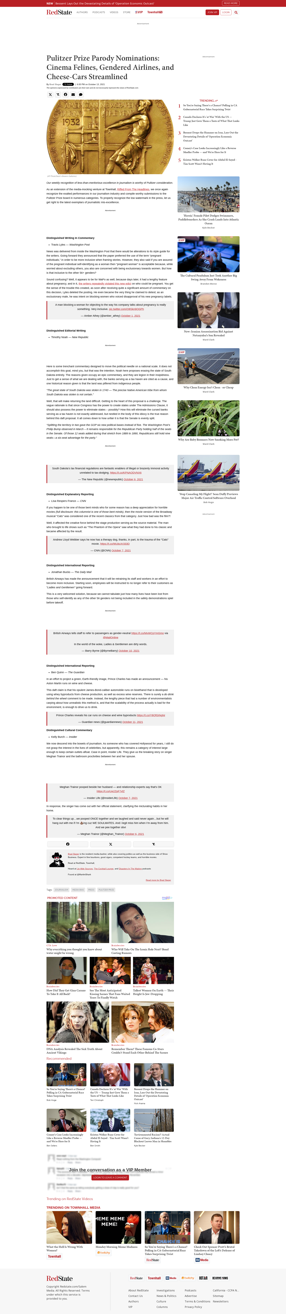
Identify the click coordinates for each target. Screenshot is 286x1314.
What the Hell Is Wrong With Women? (64, 1248)
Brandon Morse (208, 283)
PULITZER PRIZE (106, 890)
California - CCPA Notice (226, 1290)
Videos (114, 12)
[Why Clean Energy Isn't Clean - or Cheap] (209, 366)
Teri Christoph (97, 1100)
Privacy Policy (193, 1307)
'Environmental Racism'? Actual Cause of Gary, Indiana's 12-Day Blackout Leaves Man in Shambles (152, 1138)
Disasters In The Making (130, 868)
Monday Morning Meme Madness (116, 1247)
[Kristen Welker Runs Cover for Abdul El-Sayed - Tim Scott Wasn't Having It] (110, 1120)
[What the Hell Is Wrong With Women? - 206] (69, 1227)
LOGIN (226, 12)
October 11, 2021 (132, 722)
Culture (161, 1301)
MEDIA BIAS (78, 890)
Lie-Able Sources (85, 868)
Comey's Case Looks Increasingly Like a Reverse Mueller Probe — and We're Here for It (65, 1138)
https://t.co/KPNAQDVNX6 (126, 472)
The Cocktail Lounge (104, 868)
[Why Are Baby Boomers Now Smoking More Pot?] (209, 418)
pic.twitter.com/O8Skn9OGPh (126, 309)
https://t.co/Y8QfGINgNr (151, 715)
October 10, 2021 (129, 650)
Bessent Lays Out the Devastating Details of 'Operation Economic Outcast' (104, 3)
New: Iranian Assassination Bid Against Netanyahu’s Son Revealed (208, 333)
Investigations (166, 1290)
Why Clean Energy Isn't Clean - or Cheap (209, 387)
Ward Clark (208, 339)
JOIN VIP (212, 12)
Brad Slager (55, 84)
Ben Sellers (52, 1146)
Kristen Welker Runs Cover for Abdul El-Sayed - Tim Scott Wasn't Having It (109, 1138)
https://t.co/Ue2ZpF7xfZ (111, 791)
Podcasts (99, 12)
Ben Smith (95, 1146)
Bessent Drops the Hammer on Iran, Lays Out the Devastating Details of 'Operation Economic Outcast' (151, 1094)
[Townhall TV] (155, 12)
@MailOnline (110, 637)
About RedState (138, 1290)
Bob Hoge (51, 1100)
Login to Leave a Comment (110, 1177)
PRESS (91, 890)
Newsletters (221, 1301)
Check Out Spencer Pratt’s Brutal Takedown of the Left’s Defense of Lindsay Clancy (214, 1250)
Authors (82, 12)
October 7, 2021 (121, 550)
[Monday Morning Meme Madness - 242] (118, 1227)
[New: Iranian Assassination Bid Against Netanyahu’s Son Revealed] (209, 310)
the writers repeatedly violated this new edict (105, 283)
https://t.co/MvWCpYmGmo (147, 633)
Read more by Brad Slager (158, 880)
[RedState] (59, 12)
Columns (162, 1307)
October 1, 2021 (130, 315)
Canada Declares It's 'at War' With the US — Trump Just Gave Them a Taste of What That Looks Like (109, 1092)
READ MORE (231, 3)
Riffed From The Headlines (133, 189)
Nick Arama (139, 1103)
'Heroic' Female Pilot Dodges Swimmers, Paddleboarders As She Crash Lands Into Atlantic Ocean (208, 219)
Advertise (191, 1296)
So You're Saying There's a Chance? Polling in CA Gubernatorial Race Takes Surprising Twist (66, 1092)
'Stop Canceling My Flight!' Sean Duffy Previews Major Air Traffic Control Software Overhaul (208, 496)
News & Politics (166, 1296)
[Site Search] (236, 12)
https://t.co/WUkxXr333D (115, 543)
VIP (130, 1307)
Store (126, 12)
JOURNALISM (61, 890)
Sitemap (218, 1296)
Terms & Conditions (197, 1301)
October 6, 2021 (133, 479)
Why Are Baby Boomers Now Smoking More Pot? (208, 439)
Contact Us (135, 1296)
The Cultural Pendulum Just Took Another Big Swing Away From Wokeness (208, 277)
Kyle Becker (139, 1146)
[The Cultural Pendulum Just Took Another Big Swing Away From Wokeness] (209, 254)
